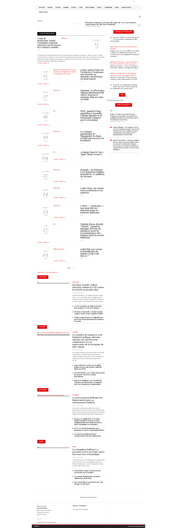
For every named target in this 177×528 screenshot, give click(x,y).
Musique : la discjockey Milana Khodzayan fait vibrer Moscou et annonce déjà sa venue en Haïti (92, 95)
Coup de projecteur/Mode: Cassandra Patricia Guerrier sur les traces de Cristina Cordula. (49, 43)
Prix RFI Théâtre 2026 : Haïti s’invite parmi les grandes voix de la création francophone (89, 374)
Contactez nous (43, 12)
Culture (73, 7)
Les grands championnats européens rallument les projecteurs (87, 477)
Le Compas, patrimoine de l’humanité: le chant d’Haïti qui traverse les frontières (92, 136)
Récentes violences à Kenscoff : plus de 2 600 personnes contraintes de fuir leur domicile (110, 23)
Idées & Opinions (89, 7)
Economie (65, 7)
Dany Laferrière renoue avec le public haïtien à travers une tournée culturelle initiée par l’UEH (88, 367)
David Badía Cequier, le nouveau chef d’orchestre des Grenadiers (87, 471)
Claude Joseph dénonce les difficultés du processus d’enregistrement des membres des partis (89, 319)
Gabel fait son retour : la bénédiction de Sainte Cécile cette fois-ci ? (91, 252)
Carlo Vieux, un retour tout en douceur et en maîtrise (92, 190)
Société (99, 7)
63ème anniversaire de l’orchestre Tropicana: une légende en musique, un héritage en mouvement (92, 74)
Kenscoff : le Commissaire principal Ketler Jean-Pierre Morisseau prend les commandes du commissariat (124, 86)
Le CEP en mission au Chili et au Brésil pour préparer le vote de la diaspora (87, 307)
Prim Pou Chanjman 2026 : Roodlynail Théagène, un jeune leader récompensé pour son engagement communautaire (88, 382)
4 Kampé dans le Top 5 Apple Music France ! (91, 153)
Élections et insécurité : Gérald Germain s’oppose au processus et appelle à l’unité (88, 313)
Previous (138, 25)
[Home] (40, 21)
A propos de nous (126, 7)
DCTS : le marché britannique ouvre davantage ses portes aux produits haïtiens (89, 429)
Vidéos (117, 7)
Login (137, 2)
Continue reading (42, 63)
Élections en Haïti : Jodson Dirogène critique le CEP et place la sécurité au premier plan (88, 287)
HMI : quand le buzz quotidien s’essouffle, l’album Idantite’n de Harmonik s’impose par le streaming (91, 115)
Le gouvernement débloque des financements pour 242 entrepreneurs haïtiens (87, 400)
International (108, 7)
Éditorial (50, 7)
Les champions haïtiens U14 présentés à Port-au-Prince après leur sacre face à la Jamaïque (88, 452)
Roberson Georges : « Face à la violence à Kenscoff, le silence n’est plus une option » (124, 67)
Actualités (42, 7)
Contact (36, 526)
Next (140, 25)
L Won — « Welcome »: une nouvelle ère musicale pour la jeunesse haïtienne (91, 209)
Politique (58, 7)
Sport (81, 7)
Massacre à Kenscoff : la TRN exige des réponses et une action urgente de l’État (123, 78)
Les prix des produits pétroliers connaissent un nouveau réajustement (87, 435)
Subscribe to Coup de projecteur (47, 272)
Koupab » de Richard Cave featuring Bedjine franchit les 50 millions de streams (92, 173)
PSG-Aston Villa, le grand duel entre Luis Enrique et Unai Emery (88, 483)
